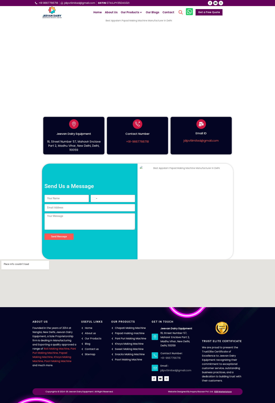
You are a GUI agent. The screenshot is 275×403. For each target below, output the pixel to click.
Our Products (130, 12)
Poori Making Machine (57, 361)
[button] (180, 12)
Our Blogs (152, 12)
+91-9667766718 (137, 142)
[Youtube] (215, 3)
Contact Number (137, 134)
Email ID (201, 133)
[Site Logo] (52, 12)
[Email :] (155, 368)
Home (97, 12)
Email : (164, 365)
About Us (111, 12)
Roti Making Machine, (57, 349)
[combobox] (94, 198)
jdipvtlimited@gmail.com (201, 141)
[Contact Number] (137, 124)
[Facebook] (210, 3)
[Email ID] (201, 124)
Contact (168, 12)
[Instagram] (221, 3)
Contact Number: (171, 353)
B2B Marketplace (223, 391)
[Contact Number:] (155, 355)
